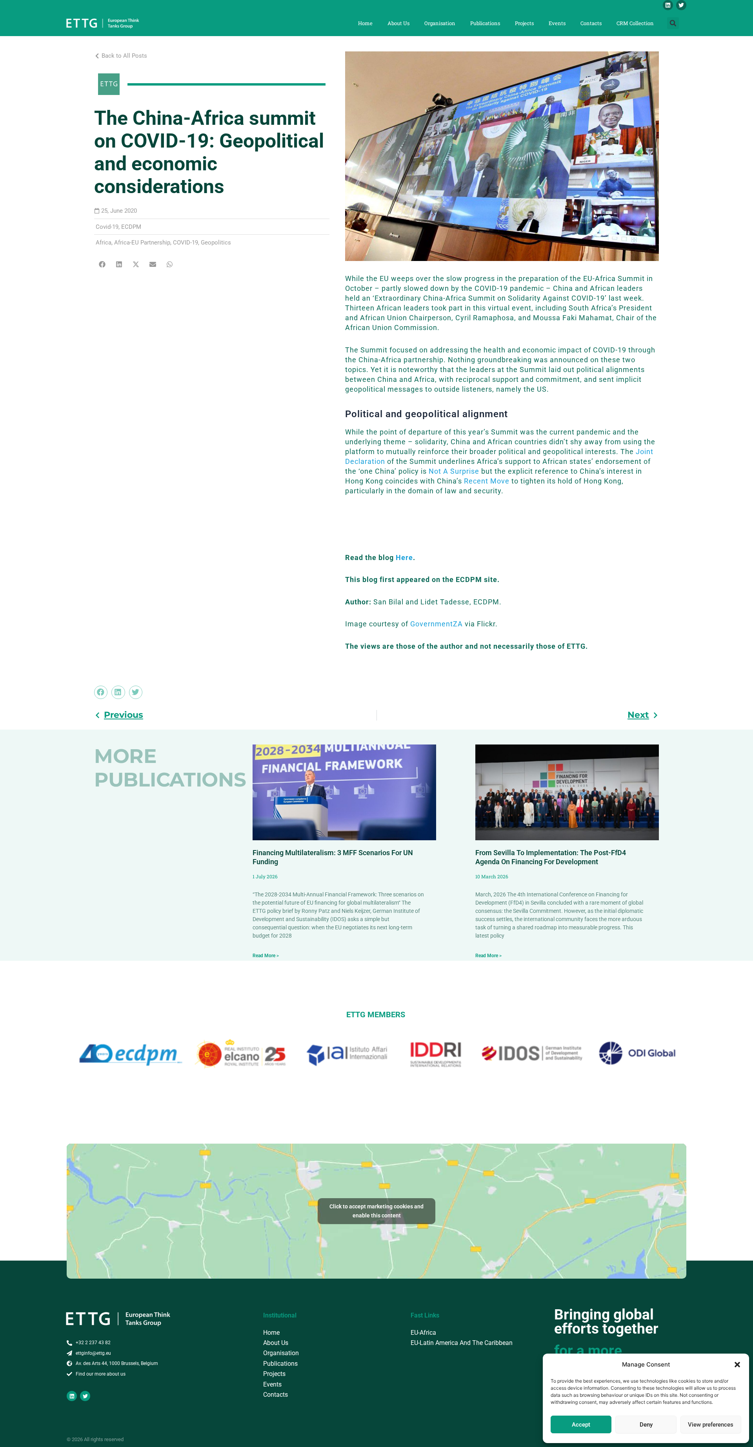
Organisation (439, 23)
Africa (103, 242)
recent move (486, 481)
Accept (581, 1424)
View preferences (710, 1424)
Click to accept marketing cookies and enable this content (376, 1211)
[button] (737, 1365)
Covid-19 (107, 226)
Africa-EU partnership (142, 242)
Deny (646, 1424)
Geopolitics (216, 242)
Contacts (591, 23)
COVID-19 (185, 242)
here (404, 557)
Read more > (266, 955)
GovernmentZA (436, 624)
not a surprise (454, 471)
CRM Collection (635, 23)
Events (557, 23)
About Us (398, 23)
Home (365, 23)
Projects (524, 23)
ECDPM (131, 226)
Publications (485, 23)
